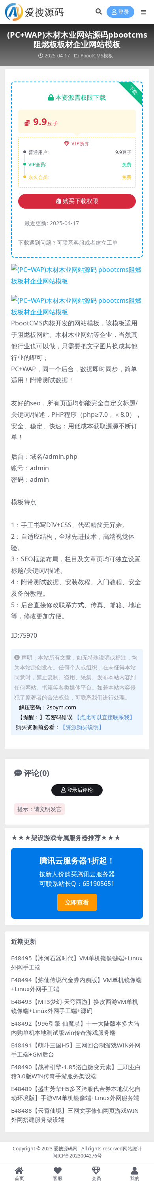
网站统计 (132, 1148)
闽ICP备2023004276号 (77, 1155)
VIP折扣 (80, 143)
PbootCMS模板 (97, 55)
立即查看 (77, 902)
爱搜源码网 (65, 1148)
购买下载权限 (80, 201)
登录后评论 (80, 790)
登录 (123, 12)
